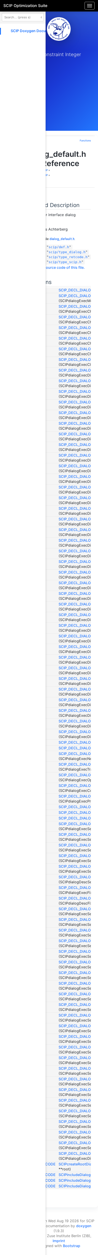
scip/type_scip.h (65, 262)
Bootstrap (71, 1245)
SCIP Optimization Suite (25, 5)
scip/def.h (59, 247)
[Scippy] (59, 29)
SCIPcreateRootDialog (78, 1164)
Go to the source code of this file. (56, 267)
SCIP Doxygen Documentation (37, 31)
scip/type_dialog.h (67, 252)
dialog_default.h (62, 239)
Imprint (59, 1240)
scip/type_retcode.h (68, 257)
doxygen (83, 1226)
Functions (85, 140)
